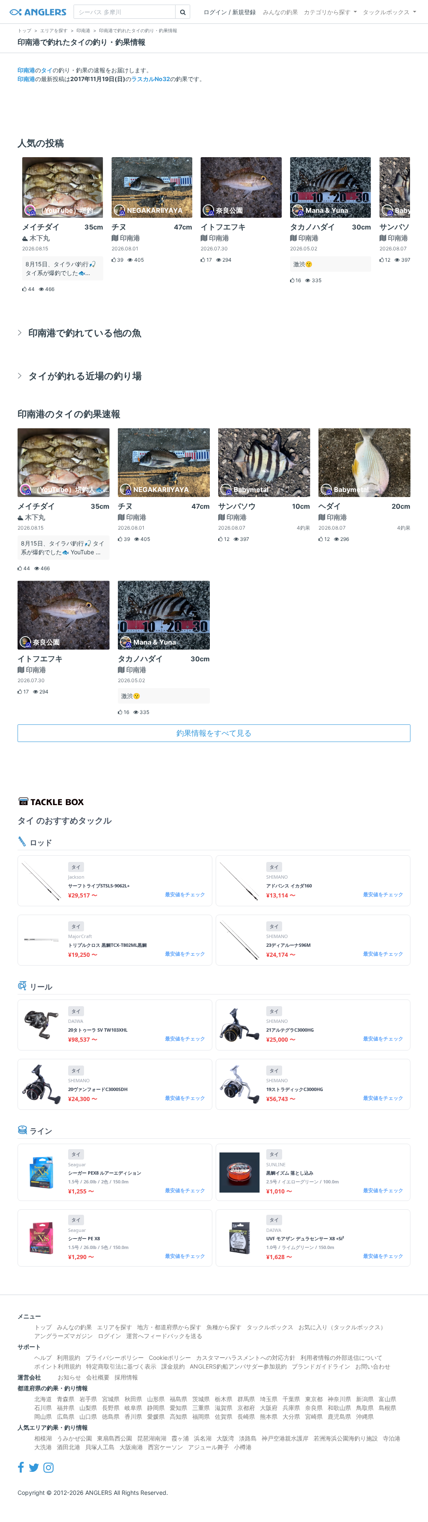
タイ (47, 70)
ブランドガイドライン (321, 1366)
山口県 (88, 1416)
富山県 (387, 1398)
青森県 (65, 1398)
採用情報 (126, 1377)
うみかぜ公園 (74, 1438)
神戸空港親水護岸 (285, 1438)
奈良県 (314, 1407)
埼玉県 (269, 1398)
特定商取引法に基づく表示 (121, 1366)
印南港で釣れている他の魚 (84, 332)
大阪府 (269, 1407)
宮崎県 (314, 1416)
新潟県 (365, 1398)
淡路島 (248, 1438)
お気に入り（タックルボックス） (342, 1327)
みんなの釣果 (280, 11)
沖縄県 (365, 1416)
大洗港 (43, 1447)
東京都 (314, 1398)
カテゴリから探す (327, 11)
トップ (43, 1327)
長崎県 (246, 1416)
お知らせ (69, 1377)
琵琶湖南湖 (151, 1438)
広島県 (65, 1416)
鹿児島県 (339, 1416)
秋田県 (133, 1398)
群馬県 (246, 1398)
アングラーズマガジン (63, 1335)
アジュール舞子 (208, 1447)
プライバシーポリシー (114, 1357)
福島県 (178, 1398)
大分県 (291, 1416)
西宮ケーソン (165, 1447)
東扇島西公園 (114, 1438)
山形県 (156, 1398)
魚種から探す (224, 1327)
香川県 (133, 1416)
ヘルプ (43, 1357)
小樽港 (243, 1447)
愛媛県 (156, 1416)
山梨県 (88, 1407)
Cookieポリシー (170, 1357)
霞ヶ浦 (180, 1438)
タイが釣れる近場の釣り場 (85, 375)
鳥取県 (365, 1407)
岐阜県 (133, 1407)
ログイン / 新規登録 (230, 11)
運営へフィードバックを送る (164, 1335)
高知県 (178, 1416)
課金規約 (173, 1366)
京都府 (246, 1407)
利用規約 (68, 1357)
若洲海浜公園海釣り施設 (345, 1438)
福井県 (65, 1407)
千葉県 (291, 1398)
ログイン (109, 1335)
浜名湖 (202, 1438)
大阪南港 (131, 1447)
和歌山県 (339, 1407)
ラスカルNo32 (150, 78)
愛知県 (178, 1407)
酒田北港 (68, 1447)
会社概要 (98, 1377)
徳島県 (111, 1416)
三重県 (201, 1407)
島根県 (387, 1407)
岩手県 (88, 1398)
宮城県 (111, 1398)
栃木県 (223, 1398)
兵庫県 (291, 1407)
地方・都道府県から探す (169, 1327)
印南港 (26, 70)
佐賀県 (223, 1416)
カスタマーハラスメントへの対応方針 (246, 1357)
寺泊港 (391, 1438)
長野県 (111, 1407)
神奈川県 (339, 1398)
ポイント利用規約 (57, 1366)
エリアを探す (114, 1327)
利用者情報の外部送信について (341, 1357)
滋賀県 (223, 1407)
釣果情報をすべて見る (214, 733)
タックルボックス (386, 11)
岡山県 (43, 1416)
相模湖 (43, 1438)
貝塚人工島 (100, 1447)
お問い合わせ (372, 1366)
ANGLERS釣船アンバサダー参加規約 (238, 1366)
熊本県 (269, 1416)
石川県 (43, 1407)
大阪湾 (225, 1438)
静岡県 (156, 1407)
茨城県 (201, 1398)
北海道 (43, 1398)
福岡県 (201, 1416)
